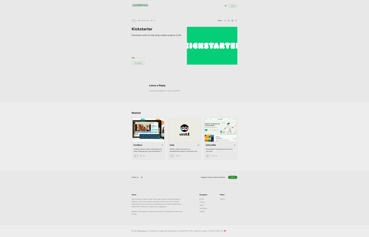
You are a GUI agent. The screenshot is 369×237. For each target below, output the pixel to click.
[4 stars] (143, 58)
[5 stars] (144, 58)
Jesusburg (203, 208)
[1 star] (137, 58)
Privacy (202, 202)
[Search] (226, 6)
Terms (201, 205)
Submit (233, 6)
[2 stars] (139, 58)
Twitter (222, 199)
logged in (162, 91)
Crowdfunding (144, 20)
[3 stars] (141, 58)
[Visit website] (162, 146)
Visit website (138, 63)
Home (201, 199)
